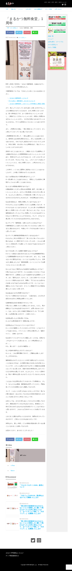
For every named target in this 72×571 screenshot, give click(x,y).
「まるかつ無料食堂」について (18, 98)
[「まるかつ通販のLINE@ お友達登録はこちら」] (57, 17)
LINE (35, 32)
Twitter (19, 32)
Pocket (28, 32)
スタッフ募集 (48, 9)
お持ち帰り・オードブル (55, 42)
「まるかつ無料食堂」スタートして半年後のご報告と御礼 (27, 103)
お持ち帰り (28, 9)
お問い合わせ (58, 9)
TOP (7, 9)
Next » (13, 470)
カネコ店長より (38, 9)
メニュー (20, 9)
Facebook (10, 32)
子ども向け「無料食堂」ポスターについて (22, 101)
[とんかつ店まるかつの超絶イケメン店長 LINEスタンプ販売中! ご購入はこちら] (57, 30)
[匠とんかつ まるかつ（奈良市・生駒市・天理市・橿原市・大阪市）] (10, 3)
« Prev (13, 465)
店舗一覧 (13, 9)
